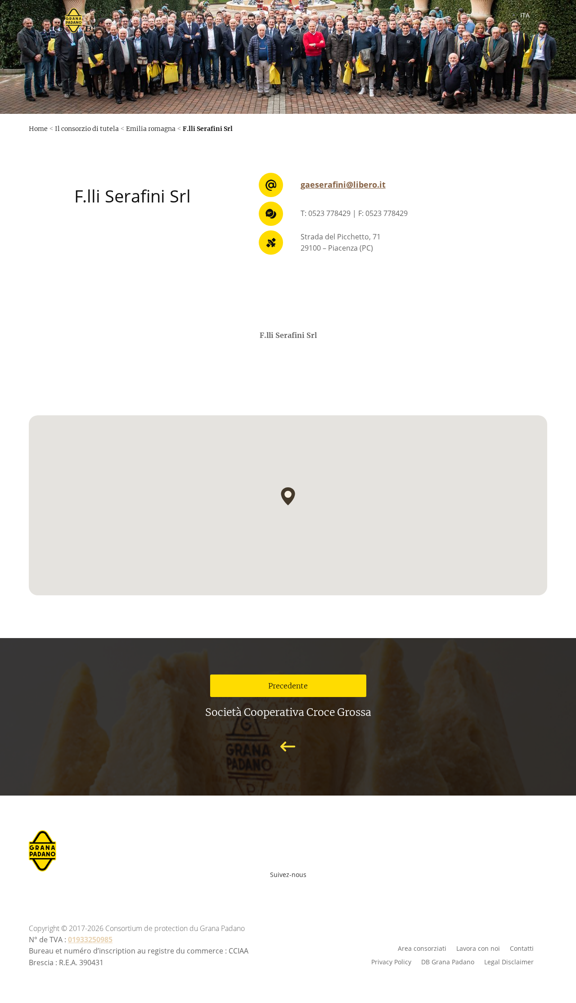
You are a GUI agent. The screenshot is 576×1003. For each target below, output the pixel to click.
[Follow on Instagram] (283, 889)
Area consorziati (422, 948)
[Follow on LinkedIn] (323, 889)
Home (38, 129)
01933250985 (90, 940)
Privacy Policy (391, 961)
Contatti (522, 948)
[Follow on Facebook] (244, 889)
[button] (288, 496)
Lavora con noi (478, 948)
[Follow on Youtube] (264, 889)
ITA (525, 15)
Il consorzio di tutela (87, 129)
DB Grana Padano (447, 961)
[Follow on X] (303, 889)
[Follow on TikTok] (337, 889)
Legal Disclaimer (509, 961)
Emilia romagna (151, 129)
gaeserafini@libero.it (343, 184)
